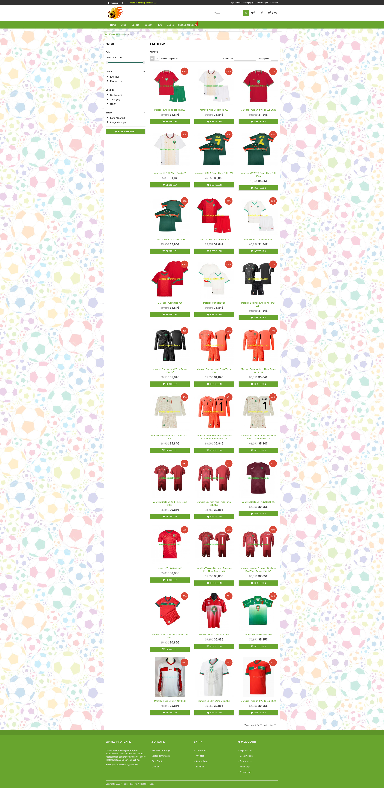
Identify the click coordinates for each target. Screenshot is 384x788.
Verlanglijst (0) (249, 2)
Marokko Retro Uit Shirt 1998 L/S (170, 700)
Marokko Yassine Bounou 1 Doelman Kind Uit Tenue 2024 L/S (258, 437)
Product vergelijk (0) (169, 58)
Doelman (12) (116, 94)
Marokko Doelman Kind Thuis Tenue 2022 (170, 503)
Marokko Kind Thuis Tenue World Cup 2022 (170, 636)
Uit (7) (113, 103)
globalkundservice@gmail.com (125, 764)
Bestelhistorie (246, 755)
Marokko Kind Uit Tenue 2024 (258, 239)
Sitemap (200, 766)
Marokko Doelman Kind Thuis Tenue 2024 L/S (258, 371)
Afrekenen (274, 2)
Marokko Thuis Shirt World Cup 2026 (258, 109)
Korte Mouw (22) (118, 117)
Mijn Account (236, 2)
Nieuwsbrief (245, 771)
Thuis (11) (115, 99)
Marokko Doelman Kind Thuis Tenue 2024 (214, 371)
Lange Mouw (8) (118, 122)
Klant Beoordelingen (161, 750)
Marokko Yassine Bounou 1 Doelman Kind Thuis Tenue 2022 (214, 570)
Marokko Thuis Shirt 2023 (170, 568)
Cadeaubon (201, 750)
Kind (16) (114, 76)
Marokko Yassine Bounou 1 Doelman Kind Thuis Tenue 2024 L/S (214, 437)
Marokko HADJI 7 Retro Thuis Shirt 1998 (214, 173)
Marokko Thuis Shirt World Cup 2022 (258, 700)
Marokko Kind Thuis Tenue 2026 (169, 109)
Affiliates (200, 755)
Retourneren (246, 761)
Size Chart (157, 761)
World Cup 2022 (116, 34)
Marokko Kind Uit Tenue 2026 (214, 109)
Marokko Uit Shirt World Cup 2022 (214, 700)
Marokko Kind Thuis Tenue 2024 (214, 239)
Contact (155, 766)
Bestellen (171, 121)
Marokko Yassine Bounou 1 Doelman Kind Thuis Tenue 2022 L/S (258, 570)
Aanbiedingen (202, 761)
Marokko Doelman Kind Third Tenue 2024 (258, 304)
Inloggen (114, 2)
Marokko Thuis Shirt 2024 (170, 302)
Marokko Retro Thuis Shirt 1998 (170, 239)
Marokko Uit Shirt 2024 (214, 302)
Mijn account (246, 750)
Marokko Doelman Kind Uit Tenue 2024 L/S (170, 437)
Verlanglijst (245, 766)
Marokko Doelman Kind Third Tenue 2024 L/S (170, 371)
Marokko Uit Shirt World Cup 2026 (170, 173)
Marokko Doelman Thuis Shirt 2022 (258, 501)
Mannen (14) (116, 81)
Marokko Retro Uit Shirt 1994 (258, 634)
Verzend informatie (161, 755)
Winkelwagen (262, 2)
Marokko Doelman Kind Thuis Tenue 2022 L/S (214, 503)
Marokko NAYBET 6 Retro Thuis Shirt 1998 (258, 175)
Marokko (128, 34)
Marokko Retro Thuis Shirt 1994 (214, 634)
